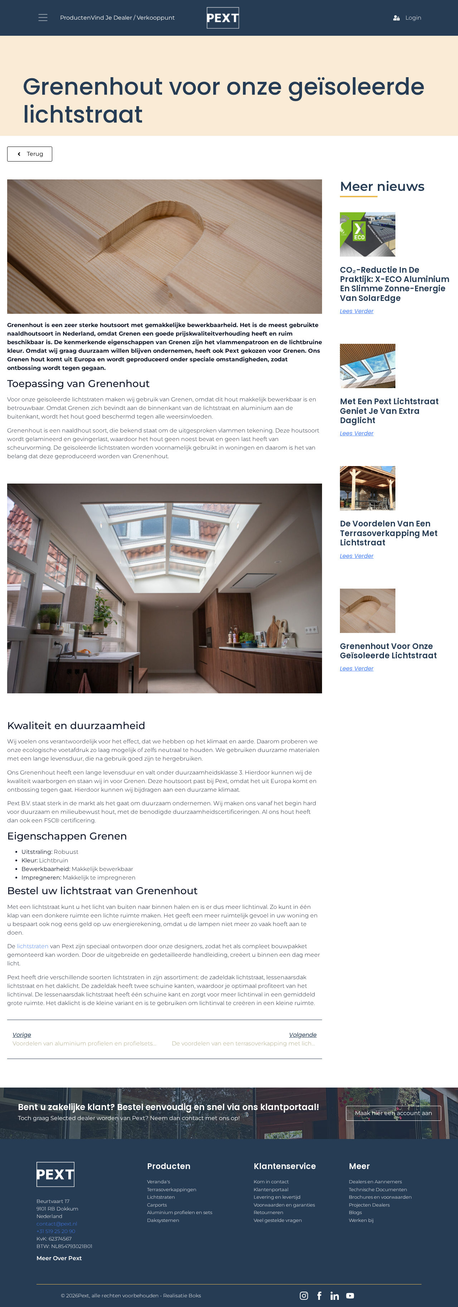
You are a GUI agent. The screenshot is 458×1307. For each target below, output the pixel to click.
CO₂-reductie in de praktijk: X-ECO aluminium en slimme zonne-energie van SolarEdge (394, 284)
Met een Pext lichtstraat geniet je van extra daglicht (389, 411)
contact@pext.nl (56, 1224)
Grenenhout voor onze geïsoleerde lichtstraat (388, 651)
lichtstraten (33, 946)
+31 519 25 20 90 (55, 1231)
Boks (195, 1295)
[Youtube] (350, 1296)
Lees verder (357, 311)
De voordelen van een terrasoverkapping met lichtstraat (389, 533)
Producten (75, 17)
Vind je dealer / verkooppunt (133, 17)
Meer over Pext (59, 1258)
